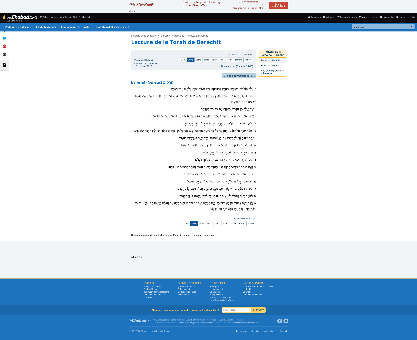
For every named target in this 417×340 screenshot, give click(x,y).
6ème (222, 60)
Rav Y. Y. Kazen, (186, 323)
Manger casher (216, 295)
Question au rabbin (348, 17)
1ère (183, 60)
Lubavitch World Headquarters (231, 320)
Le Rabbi (247, 289)
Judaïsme (227, 323)
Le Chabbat (215, 292)
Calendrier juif (184, 289)
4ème (206, 60)
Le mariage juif (216, 289)
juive (248, 323)
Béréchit (165, 35)
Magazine (148, 297)
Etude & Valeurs (46, 27)
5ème (214, 60)
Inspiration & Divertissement (112, 27)
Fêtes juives (215, 286)
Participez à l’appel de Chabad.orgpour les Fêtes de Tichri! (202, 3)
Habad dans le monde (252, 295)
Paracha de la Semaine (143, 35)
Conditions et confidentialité (263, 331)
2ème (190, 60)
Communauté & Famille (75, 27)
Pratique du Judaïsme (18, 27)
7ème (230, 60)
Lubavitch (190, 320)
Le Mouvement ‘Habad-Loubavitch (258, 286)
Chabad (182, 320)
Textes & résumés (198, 35)
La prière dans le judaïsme (222, 300)
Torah (217, 323)
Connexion (315, 17)
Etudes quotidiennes (187, 292)
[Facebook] (279, 321)
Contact (283, 331)
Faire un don (388, 17)
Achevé (248, 60)
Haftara (238, 60)
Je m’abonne (183, 295)
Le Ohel (246, 292)
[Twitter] (285, 321)
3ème (198, 60)
